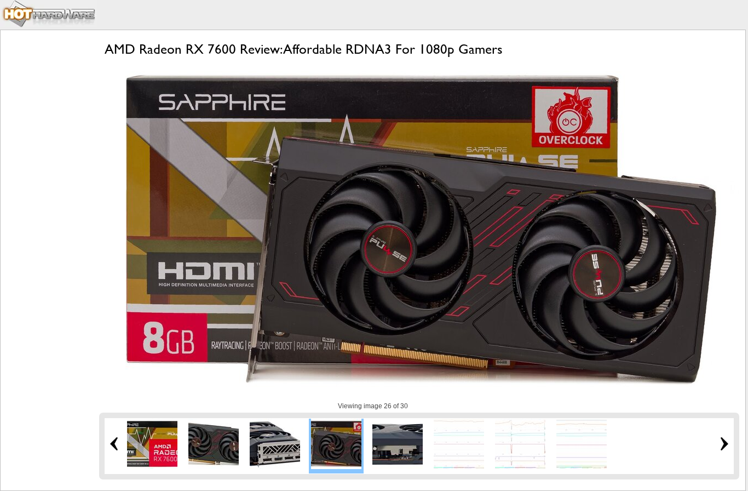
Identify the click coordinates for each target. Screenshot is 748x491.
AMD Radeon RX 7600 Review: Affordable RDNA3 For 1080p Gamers (304, 49)
